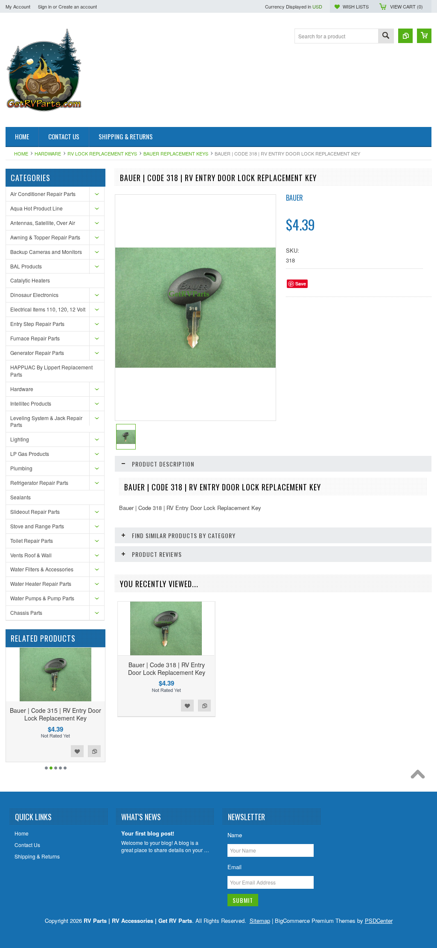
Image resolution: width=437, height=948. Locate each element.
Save (300, 283)
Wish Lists (356, 6)
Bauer (294, 198)
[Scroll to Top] (420, 776)
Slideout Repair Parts (35, 511)
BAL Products (26, 266)
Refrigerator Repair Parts (39, 482)
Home (21, 153)
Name (234, 835)
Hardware (48, 153)
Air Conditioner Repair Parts (43, 193)
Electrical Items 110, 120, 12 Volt (47, 309)
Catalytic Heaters (30, 280)
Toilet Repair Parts (31, 540)
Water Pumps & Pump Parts (42, 598)
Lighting (19, 439)
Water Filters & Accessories (41, 569)
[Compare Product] (405, 36)
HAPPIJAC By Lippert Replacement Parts (51, 370)
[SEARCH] (385, 36)
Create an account (77, 6)
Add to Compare (94, 751)
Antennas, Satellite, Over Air (42, 222)
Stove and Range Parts (37, 526)
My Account (18, 6)
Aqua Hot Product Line (36, 208)
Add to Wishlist (77, 751)
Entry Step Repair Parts (37, 323)
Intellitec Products (30, 403)
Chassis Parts (26, 612)
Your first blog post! (147, 833)
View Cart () (406, 6)
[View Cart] (424, 36)
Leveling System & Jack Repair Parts (46, 421)
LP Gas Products (29, 453)
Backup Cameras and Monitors (46, 251)
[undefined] (195, 365)
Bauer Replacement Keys (175, 153)
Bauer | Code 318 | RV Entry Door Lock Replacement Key (166, 668)
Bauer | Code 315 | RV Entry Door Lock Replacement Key (55, 714)
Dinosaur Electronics (34, 294)
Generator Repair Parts (37, 352)
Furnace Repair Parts (35, 338)
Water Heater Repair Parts (40, 583)
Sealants (20, 497)
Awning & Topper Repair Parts (45, 237)
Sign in (45, 6)
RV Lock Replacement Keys (102, 153)
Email (234, 867)
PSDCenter (379, 920)
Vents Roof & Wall (31, 555)
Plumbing (21, 468)
